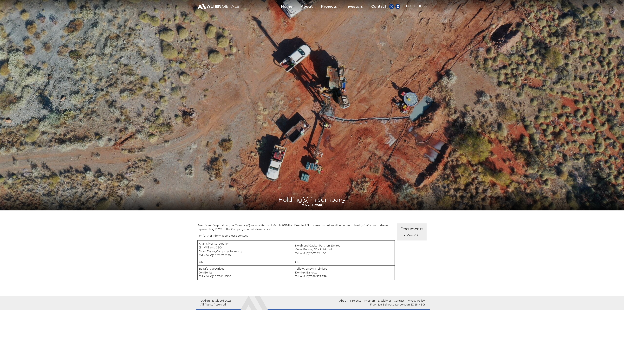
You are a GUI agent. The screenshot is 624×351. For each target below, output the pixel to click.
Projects (329, 6)
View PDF (413, 235)
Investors (354, 6)
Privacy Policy (416, 300)
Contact (378, 6)
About (307, 6)
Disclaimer (384, 300)
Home (286, 6)
